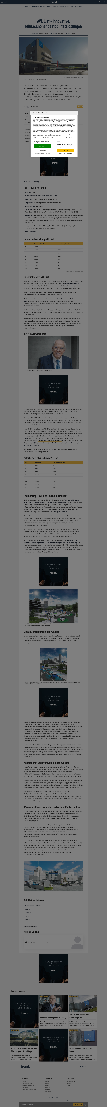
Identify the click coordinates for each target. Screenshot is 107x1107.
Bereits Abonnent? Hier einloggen (65, 153)
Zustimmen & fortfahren (42, 146)
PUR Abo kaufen (65, 150)
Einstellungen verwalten (42, 150)
